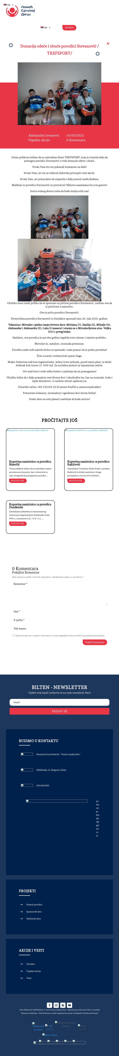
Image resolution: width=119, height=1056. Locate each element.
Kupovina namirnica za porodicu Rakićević (88, 463)
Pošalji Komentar (95, 642)
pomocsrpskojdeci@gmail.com (97, 818)
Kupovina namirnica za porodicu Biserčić (30, 463)
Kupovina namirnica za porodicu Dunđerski (30, 506)
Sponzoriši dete (34, 911)
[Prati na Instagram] (56, 1005)
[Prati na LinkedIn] (62, 1005)
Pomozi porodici (34, 904)
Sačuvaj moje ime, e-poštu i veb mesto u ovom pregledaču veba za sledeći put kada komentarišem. (60, 635)
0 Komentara (75, 140)
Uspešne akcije (39, 140)
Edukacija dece (33, 918)
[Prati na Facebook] (49, 1005)
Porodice (30, 964)
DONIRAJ (69, 27)
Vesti (28, 978)
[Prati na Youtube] (69, 1005)
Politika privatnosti (90, 1013)
